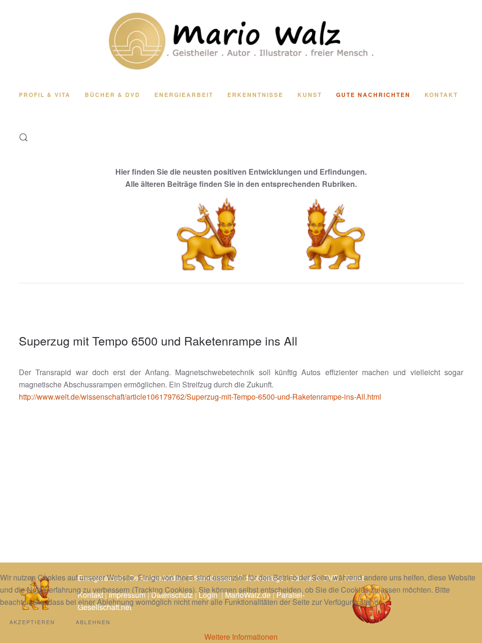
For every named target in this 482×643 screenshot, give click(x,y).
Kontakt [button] (441, 94)
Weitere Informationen (241, 636)
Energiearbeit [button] (183, 94)
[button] (23, 137)
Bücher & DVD (112, 94)
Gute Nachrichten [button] (373, 94)
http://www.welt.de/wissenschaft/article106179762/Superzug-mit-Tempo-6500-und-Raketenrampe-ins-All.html (200, 396)
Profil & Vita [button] (45, 94)
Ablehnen (93, 622)
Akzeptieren (32, 622)
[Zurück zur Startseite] (241, 40)
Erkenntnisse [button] (255, 94)
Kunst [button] (309, 94)
